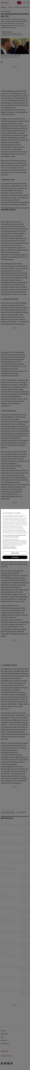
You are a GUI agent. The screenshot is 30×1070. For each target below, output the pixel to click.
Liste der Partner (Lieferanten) (9, 548)
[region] (15, 535)
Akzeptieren (15, 557)
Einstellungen (15, 553)
